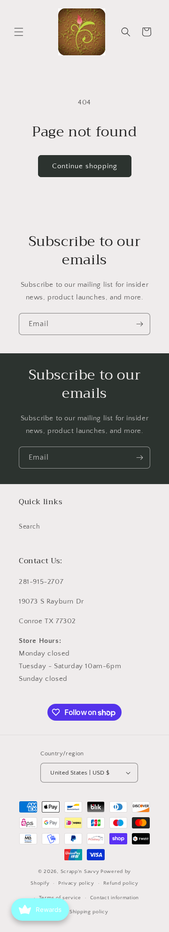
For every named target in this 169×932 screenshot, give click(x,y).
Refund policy (120, 883)
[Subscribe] (139, 324)
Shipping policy (88, 912)
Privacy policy (76, 883)
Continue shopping (84, 166)
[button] (18, 32)
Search (29, 526)
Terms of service (60, 898)
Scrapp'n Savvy (80, 871)
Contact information (114, 898)
